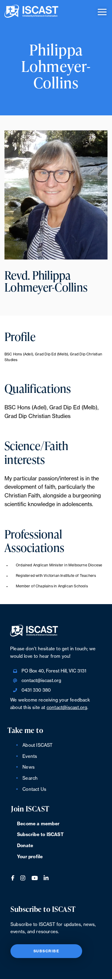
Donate (25, 846)
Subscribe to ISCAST (40, 834)
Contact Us (34, 789)
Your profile (30, 857)
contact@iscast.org (41, 680)
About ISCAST (37, 745)
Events (29, 756)
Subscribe (46, 951)
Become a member (38, 824)
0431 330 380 (36, 690)
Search (30, 778)
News (28, 767)
